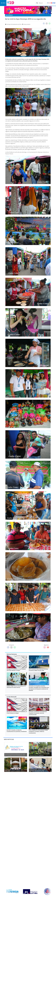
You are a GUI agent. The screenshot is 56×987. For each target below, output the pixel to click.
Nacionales (9, 15)
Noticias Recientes (12, 654)
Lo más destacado (11, 697)
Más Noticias (9, 739)
